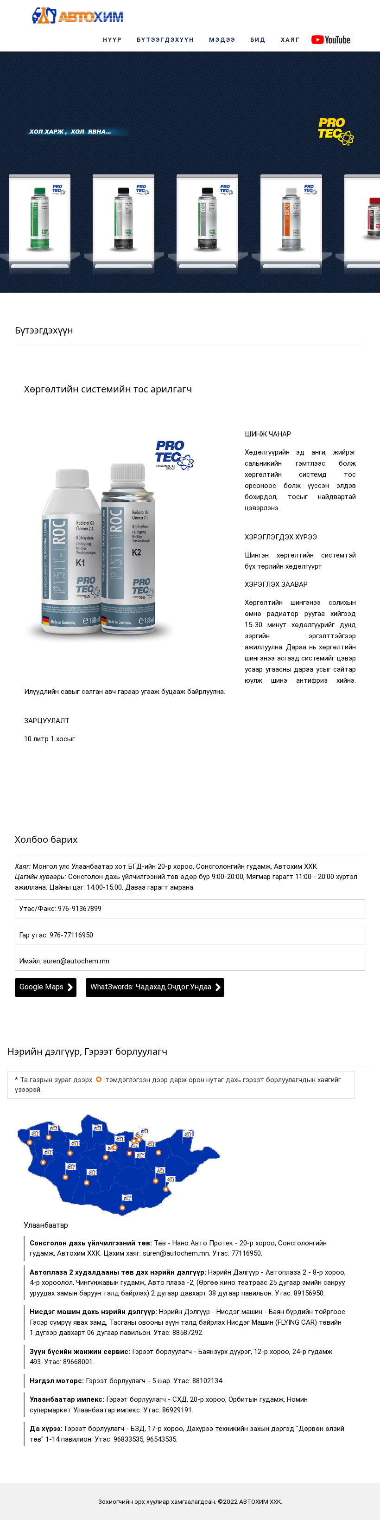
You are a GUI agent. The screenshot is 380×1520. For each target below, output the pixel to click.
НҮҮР (112, 39)
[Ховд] (43, 1162)
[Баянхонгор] (86, 1183)
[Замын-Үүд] (166, 1189)
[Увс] (48, 1137)
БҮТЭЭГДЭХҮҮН (165, 39)
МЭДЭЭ (222, 39)
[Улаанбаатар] (98, 1079)
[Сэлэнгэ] (139, 1139)
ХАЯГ (290, 39)
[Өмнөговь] (122, 1208)
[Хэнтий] (158, 1152)
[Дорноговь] (155, 1181)
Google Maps (41, 986)
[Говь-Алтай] (65, 1177)
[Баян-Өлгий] (29, 1142)
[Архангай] (105, 1157)
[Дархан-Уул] (134, 1141)
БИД (258, 39)
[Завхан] (70, 1153)
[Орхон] (115, 1147)
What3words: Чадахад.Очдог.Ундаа (150, 986)
